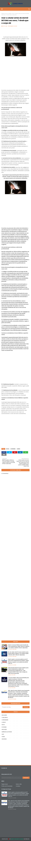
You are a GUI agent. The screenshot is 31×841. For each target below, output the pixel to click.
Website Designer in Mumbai (17, 839)
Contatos (18, 786)
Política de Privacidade (6, 786)
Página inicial (4, 13)
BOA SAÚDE (4, 715)
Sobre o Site (19, 784)
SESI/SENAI (4, 739)
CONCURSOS (5, 717)
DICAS (7, 448)
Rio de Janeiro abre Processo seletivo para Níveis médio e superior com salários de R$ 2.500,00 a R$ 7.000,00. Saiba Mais (18, 653)
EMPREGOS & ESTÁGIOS (7, 731)
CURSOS (4, 722)
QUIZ (3, 734)
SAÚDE (9, 13)
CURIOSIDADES (5, 720)
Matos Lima (4, 26)
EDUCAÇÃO (4, 729)
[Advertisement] (15, 72)
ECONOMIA (13, 448)
